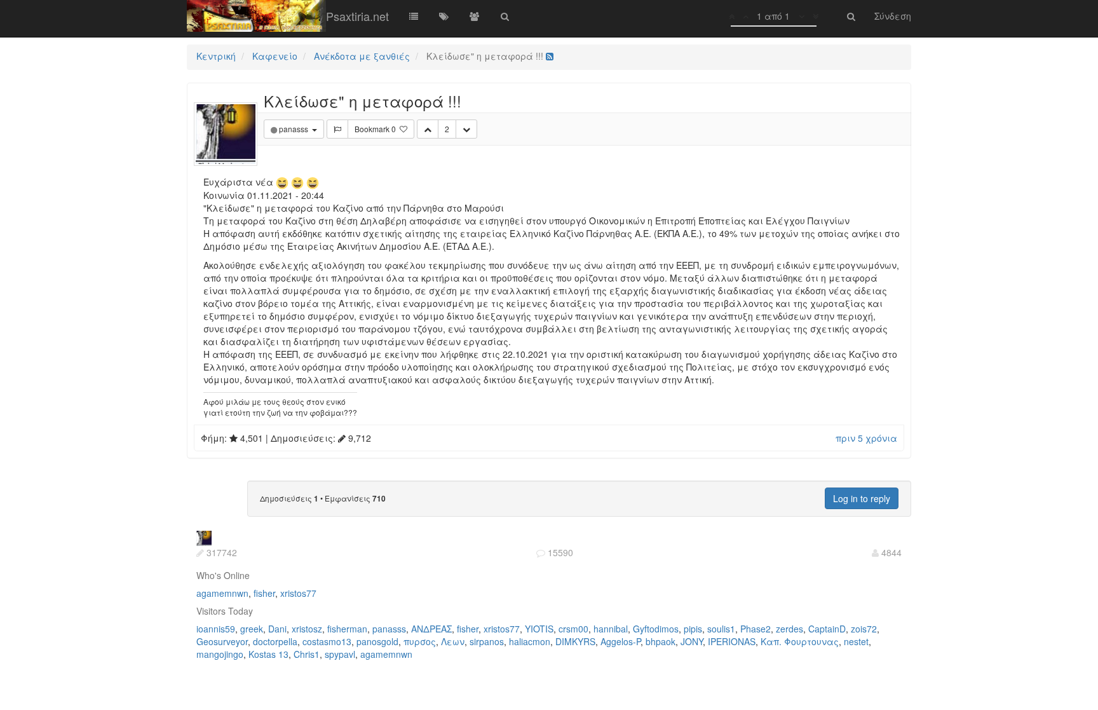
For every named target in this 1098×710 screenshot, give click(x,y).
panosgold (377, 641)
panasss (389, 628)
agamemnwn (222, 593)
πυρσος (419, 641)
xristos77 (298, 593)
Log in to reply (861, 498)
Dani (277, 628)
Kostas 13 (268, 654)
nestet (856, 641)
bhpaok (660, 641)
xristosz (307, 628)
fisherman (347, 628)
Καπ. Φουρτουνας (800, 641)
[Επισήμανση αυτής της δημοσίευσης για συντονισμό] (337, 129)
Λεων (452, 641)
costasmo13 (326, 641)
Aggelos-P (620, 641)
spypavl (340, 654)
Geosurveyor (222, 641)
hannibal (610, 628)
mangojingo (219, 654)
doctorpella (275, 641)
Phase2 (755, 628)
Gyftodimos (656, 628)
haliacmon (529, 641)
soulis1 (721, 628)
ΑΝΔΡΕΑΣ (431, 628)
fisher (264, 593)
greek (251, 628)
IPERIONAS (732, 641)
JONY (692, 641)
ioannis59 (215, 628)
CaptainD (827, 628)
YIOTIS (539, 628)
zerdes (789, 628)
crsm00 (573, 628)
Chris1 (307, 654)
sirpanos (487, 641)
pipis (693, 628)
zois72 (864, 628)
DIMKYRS (575, 641)
